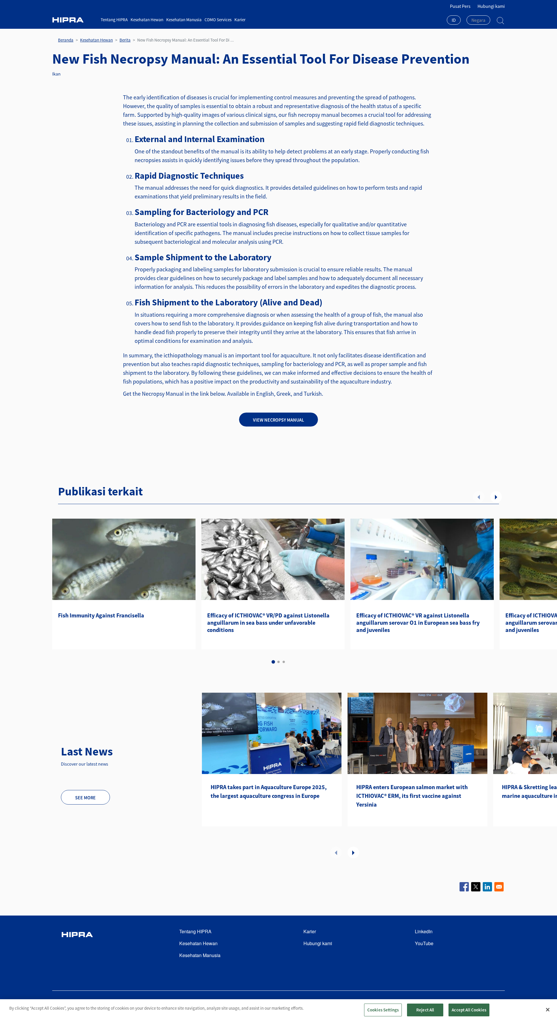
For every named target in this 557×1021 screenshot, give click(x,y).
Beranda (65, 40)
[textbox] (478, 20)
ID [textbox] (454, 20)
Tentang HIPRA (114, 19)
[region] (278, 1010)
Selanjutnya (496, 497)
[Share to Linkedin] (487, 886)
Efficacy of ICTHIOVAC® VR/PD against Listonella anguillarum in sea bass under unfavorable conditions (268, 622)
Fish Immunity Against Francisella (101, 615)
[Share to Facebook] (464, 886)
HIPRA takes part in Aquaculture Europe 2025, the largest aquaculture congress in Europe (269, 791)
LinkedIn (424, 931)
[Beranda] (74, 20)
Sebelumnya (478, 497)
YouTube (424, 943)
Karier (239, 19)
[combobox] (454, 20)
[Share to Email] (499, 886)
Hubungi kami (491, 6)
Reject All (425, 1010)
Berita (125, 40)
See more (85, 797)
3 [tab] (284, 662)
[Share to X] (475, 886)
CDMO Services (218, 19)
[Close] (547, 1009)
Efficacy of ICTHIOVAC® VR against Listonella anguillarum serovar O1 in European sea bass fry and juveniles (418, 622)
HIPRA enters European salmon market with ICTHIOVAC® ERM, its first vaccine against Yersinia (412, 795)
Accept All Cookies (469, 1010)
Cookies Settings (383, 1010)
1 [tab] (273, 662)
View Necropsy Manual (278, 420)
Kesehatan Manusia (184, 19)
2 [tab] (278, 662)
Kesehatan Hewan (147, 19)
